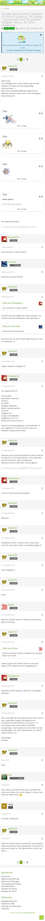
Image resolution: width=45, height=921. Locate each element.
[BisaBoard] (5, 3)
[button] (41, 3)
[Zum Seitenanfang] (41, 917)
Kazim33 (21, 28)
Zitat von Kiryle (10, 648)
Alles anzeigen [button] (22, 126)
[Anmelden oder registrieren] (35, 3)
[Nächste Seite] (27, 59)
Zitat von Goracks (11, 326)
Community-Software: (22, 913)
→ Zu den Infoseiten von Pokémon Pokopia (23, 50)
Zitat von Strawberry (13, 303)
